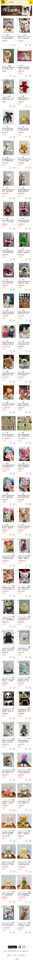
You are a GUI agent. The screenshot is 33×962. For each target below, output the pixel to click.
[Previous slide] (2, 25)
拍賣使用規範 (22, 955)
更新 (28, 951)
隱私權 (15, 955)
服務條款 (9, 955)
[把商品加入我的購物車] (14, 45)
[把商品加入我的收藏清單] (11, 45)
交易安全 (17, 959)
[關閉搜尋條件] (15, 2)
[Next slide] (15, 25)
